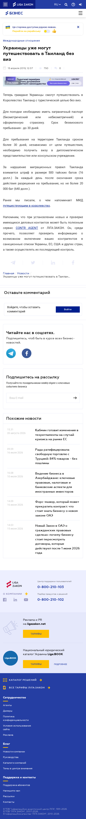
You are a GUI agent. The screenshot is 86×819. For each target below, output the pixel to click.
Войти (68, 309)
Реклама (8, 735)
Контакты (8, 802)
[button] (5, 4)
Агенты (7, 705)
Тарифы (36, 633)
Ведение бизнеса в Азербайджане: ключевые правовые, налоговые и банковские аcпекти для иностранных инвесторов (55, 482)
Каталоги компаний (14, 762)
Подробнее (60, 664)
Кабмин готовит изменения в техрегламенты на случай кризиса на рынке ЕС (56, 434)
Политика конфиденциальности (16, 718)
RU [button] (56, 4)
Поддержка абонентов (16, 785)
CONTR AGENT (27, 228)
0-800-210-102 (50, 600)
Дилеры (7, 710)
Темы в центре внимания (17, 768)
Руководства (10, 757)
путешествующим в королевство (26, 205)
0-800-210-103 (50, 587)
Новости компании (14, 751)
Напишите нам (11, 790)
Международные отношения (21, 40)
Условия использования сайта (17, 727)
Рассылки (8, 796)
